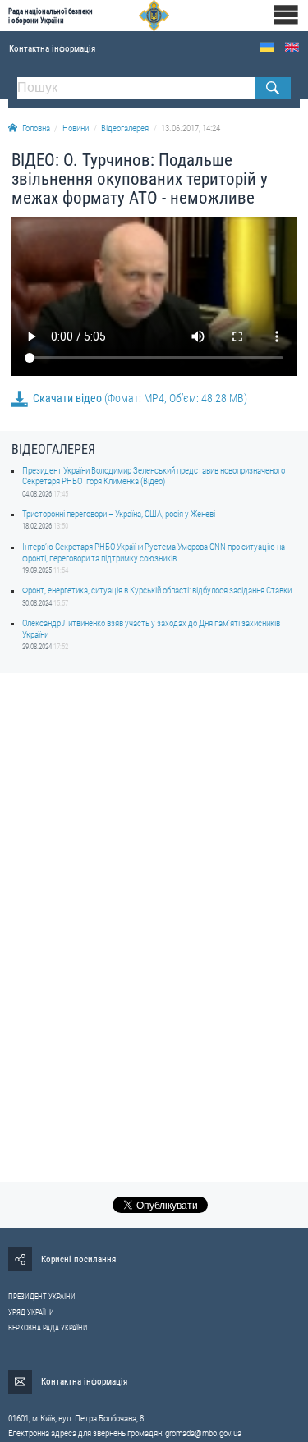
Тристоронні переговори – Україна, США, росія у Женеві (118, 514)
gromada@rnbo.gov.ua (203, 1433)
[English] (292, 47)
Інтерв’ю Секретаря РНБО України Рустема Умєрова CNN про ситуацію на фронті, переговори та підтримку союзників (153, 552)
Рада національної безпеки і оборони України (50, 16)
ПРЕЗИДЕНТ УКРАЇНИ (42, 1297)
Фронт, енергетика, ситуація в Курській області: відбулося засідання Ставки (157, 590)
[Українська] (267, 47)
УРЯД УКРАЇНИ (31, 1312)
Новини (75, 128)
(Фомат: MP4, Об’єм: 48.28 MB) (140, 398)
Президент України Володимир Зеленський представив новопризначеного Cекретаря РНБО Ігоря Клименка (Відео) (153, 476)
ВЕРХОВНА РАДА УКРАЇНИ (48, 1328)
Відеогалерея (125, 128)
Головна (36, 128)
